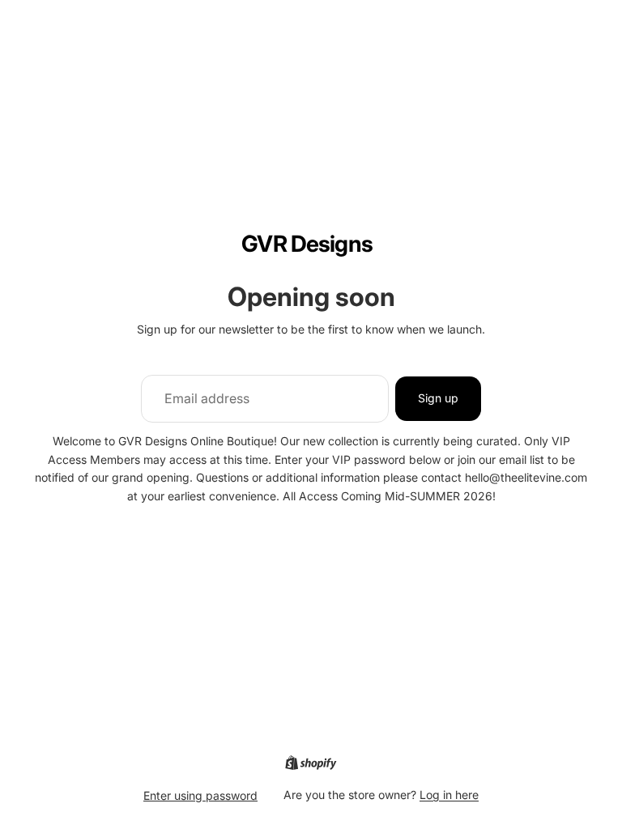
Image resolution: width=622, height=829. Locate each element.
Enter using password (200, 795)
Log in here (449, 794)
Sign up (438, 398)
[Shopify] (310, 762)
